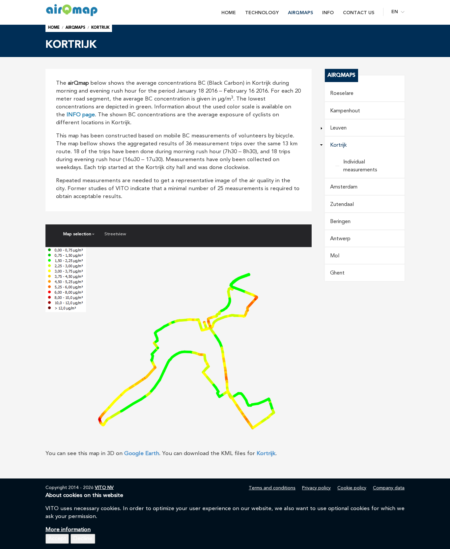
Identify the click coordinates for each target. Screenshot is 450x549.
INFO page (81, 115)
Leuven (338, 128)
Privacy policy (316, 488)
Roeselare (341, 93)
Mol (334, 256)
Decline (83, 538)
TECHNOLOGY (262, 13)
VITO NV (104, 487)
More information (68, 530)
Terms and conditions (272, 488)
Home (228, 13)
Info (328, 13)
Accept (57, 538)
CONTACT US (358, 13)
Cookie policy (351, 488)
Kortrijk (100, 28)
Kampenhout (345, 111)
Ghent (337, 273)
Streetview (115, 234)
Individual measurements (360, 166)
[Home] (81, 10)
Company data (389, 488)
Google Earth (141, 453)
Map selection (77, 234)
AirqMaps (300, 13)
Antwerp (340, 239)
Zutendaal (342, 204)
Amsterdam (343, 187)
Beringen (340, 221)
